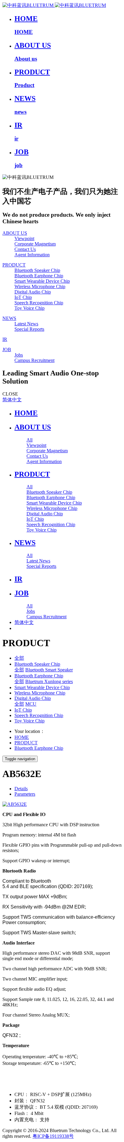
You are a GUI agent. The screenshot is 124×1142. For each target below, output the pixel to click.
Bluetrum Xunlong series (49, 681)
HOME (26, 413)
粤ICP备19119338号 (53, 1136)
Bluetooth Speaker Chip (37, 664)
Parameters (24, 794)
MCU (30, 704)
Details (21, 788)
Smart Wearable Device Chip (42, 687)
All (29, 439)
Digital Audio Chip (32, 698)
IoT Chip (23, 710)
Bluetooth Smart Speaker (49, 669)
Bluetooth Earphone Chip (38, 675)
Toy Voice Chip (29, 720)
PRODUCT (26, 742)
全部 (19, 658)
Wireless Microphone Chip (39, 692)
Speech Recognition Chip (38, 715)
